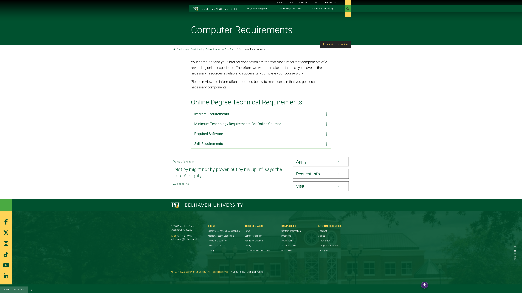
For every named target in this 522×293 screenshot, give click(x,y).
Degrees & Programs (257, 8)
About (279, 2)
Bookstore (286, 250)
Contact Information (291, 231)
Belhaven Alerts (255, 271)
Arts (291, 2)
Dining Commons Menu (329, 245)
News (247, 231)
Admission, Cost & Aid (290, 8)
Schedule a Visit (288, 245)
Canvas (321, 236)
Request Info (18, 289)
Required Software (208, 134)
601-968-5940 (184, 235)
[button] (424, 285)
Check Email (324, 240)
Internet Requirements (211, 114)
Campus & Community (323, 8)
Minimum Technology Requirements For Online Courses (237, 124)
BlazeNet (322, 231)
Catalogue (323, 250)
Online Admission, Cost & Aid (220, 49)
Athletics (303, 2)
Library (248, 245)
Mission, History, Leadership (221, 236)
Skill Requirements (208, 144)
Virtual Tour (286, 240)
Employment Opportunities (257, 250)
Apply (6, 289)
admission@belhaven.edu (184, 239)
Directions (286, 236)
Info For (329, 2)
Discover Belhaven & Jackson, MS (224, 231)
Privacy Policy (237, 271)
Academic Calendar (254, 240)
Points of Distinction (217, 240)
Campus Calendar (253, 236)
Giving (211, 250)
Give (316, 2)
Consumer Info (215, 245)
